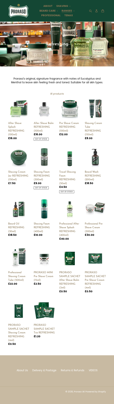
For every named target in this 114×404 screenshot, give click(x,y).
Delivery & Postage (44, 370)
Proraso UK (79, 391)
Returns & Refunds (72, 370)
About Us (22, 370)
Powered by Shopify (96, 391)
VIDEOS (93, 370)
